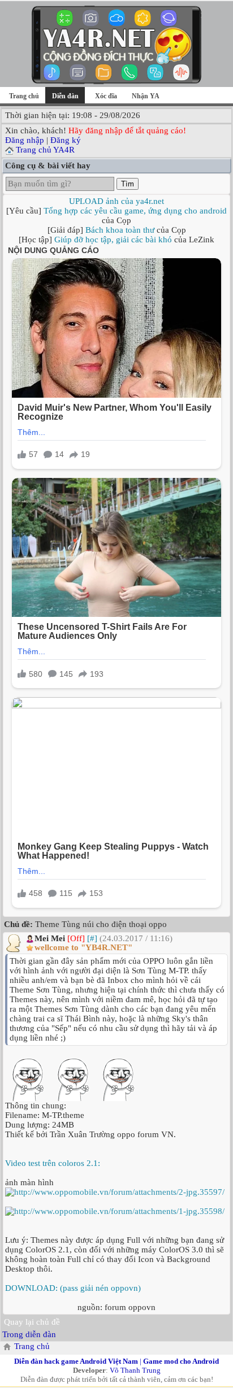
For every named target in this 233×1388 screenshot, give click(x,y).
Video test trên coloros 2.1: (52, 1163)
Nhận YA (145, 96)
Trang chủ (24, 96)
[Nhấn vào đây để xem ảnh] (116, 1192)
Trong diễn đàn (29, 1334)
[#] (92, 938)
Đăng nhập (24, 140)
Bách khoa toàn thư (119, 229)
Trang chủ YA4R (45, 149)
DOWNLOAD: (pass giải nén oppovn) (73, 1288)
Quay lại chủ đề (32, 1321)
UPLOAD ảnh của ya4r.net (116, 201)
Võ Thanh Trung (135, 1370)
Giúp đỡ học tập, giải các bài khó (113, 239)
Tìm (127, 184)
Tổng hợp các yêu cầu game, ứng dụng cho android (135, 210)
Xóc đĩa (106, 96)
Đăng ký (65, 140)
